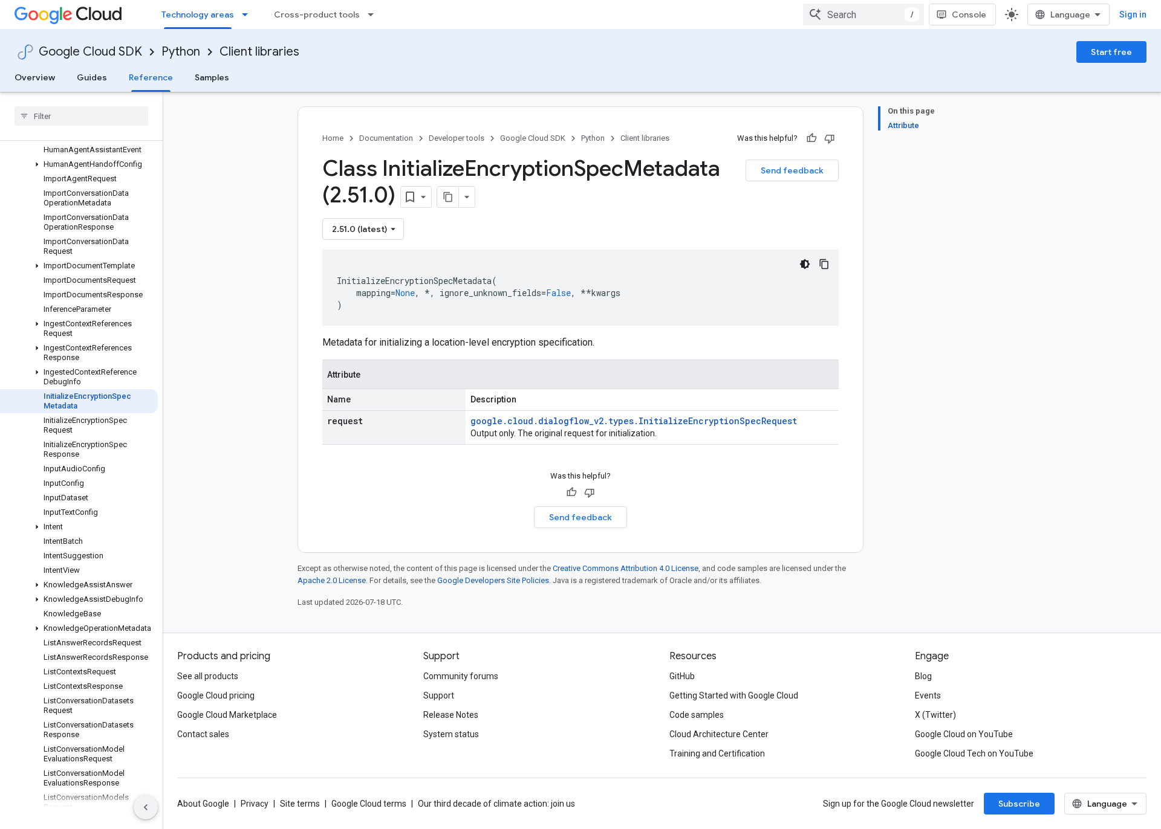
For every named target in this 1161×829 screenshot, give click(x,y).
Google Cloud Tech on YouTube (974, 753)
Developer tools (456, 138)
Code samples (696, 715)
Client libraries (259, 51)
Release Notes (450, 715)
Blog (923, 676)
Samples (212, 77)
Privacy (254, 803)
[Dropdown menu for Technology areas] (248, 14)
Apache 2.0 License (332, 580)
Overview (35, 77)
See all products (207, 676)
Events (928, 695)
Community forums (460, 676)
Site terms (300, 803)
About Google (203, 803)
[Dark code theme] (805, 264)
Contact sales (203, 734)
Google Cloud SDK (90, 51)
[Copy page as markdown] (448, 197)
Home (332, 138)
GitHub (682, 676)
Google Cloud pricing (216, 695)
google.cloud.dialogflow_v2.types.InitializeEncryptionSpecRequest (633, 421)
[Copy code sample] (824, 264)
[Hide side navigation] (146, 807)
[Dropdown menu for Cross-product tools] (374, 14)
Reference (151, 77)
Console (969, 14)
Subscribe (1019, 803)
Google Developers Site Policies (493, 580)
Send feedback (792, 170)
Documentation (386, 138)
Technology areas (197, 14)
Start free (1111, 52)
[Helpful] (811, 138)
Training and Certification (717, 753)
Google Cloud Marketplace (227, 715)
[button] (79, 164)
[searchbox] (81, 116)
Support (438, 695)
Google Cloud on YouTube (964, 734)
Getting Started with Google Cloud (733, 695)
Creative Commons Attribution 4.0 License (625, 568)
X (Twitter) (935, 715)
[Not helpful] (830, 138)
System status (451, 734)
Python (180, 51)
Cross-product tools (317, 14)
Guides (92, 77)
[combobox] (863, 14)
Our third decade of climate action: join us (496, 803)
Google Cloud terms (368, 803)
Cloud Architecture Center (719, 734)
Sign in (1132, 14)
